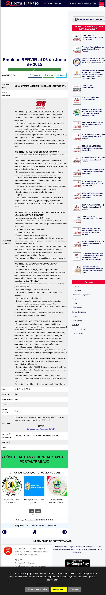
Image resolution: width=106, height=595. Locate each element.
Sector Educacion (80, 329)
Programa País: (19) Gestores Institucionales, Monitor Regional (93, 49)
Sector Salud (78, 334)
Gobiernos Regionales (82, 295)
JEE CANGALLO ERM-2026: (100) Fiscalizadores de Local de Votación (92, 195)
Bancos (76, 286)
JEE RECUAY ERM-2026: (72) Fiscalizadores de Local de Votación (93, 243)
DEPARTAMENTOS (54, 4)
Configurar (74, 589)
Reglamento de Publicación (72, 549)
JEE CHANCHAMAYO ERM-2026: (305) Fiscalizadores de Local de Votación (93, 183)
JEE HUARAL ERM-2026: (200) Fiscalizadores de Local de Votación (93, 136)
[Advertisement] (34, 34)
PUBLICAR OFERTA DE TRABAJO (83, 4)
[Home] (34, 533)
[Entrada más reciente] (4, 533)
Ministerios (78, 308)
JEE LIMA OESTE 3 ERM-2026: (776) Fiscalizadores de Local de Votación (93, 171)
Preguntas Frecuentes (93, 549)
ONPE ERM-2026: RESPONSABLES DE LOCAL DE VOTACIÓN (92, 37)
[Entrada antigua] (64, 533)
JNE (75, 303)
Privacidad (59, 547)
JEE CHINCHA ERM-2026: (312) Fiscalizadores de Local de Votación (92, 148)
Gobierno (77, 291)
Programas (78, 321)
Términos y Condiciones (84, 547)
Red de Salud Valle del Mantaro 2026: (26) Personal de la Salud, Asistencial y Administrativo (93, 61)
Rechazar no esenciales (37, 589)
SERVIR (52, 525)
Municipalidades (80, 312)
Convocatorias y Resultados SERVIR (41, 429)
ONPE (76, 316)
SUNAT (76, 325)
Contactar (77, 552)
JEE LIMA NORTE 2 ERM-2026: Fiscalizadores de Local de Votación (93, 160)
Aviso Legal (69, 547)
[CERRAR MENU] (101, 4)
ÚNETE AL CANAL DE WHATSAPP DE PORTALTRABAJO (36, 459)
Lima (27, 525)
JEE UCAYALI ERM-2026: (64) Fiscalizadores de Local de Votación (93, 207)
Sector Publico (39, 525)
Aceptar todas (58, 589)
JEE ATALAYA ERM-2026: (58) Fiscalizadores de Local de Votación (93, 124)
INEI (75, 299)
